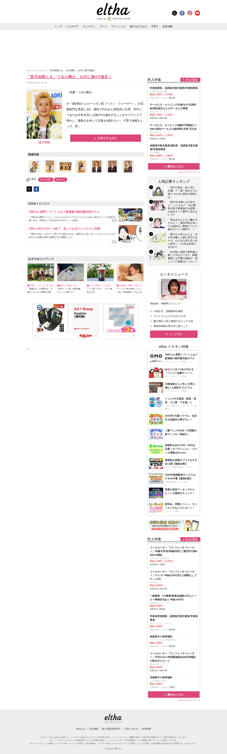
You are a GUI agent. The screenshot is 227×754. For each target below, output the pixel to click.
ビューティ (89, 26)
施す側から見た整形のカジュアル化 (173, 321)
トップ (58, 26)
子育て (155, 26)
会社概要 (93, 728)
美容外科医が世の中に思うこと (170, 326)
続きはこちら (176, 166)
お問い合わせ (131, 728)
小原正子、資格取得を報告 (168, 311)
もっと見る (175, 334)
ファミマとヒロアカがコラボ (169, 316)
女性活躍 (167, 26)
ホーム (30, 70)
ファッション (118, 26)
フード (103, 26)
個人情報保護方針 (111, 728)
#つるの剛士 (46, 179)
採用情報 (146, 728)
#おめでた (60, 179)
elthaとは (80, 728)
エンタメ (40, 70)
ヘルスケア (72, 26)
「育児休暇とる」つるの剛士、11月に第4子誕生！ (69, 77)
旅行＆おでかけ (138, 26)
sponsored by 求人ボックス (189, 172)
